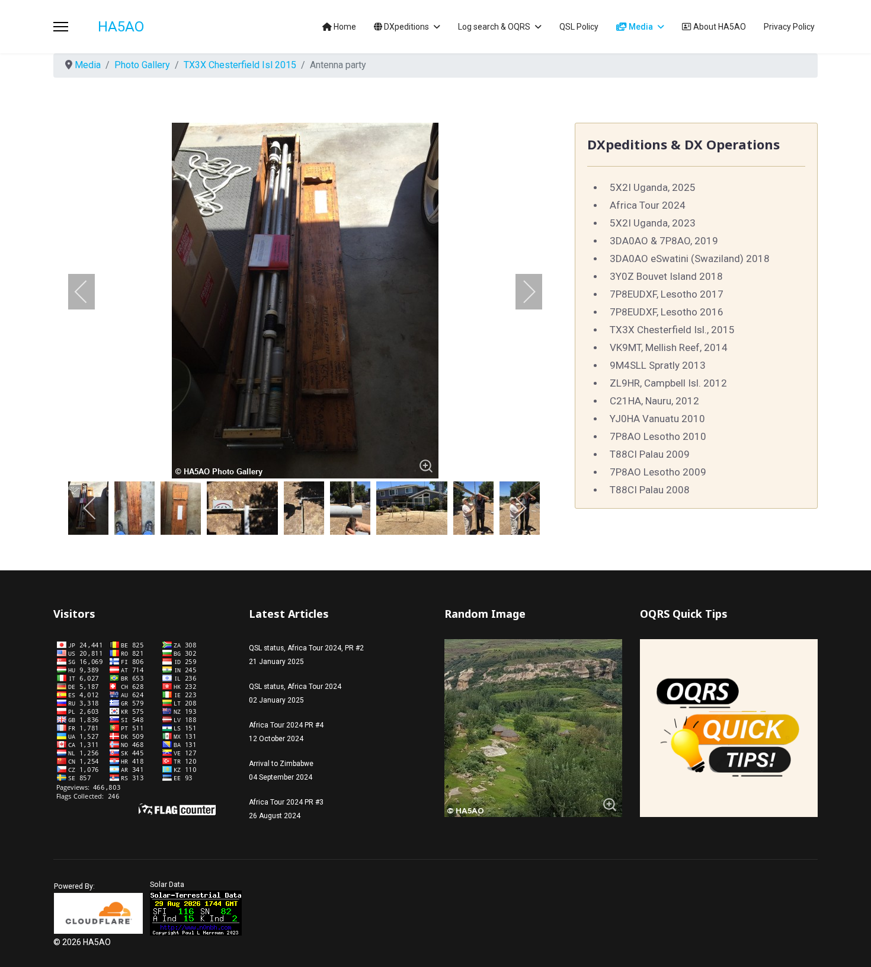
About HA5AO (718, 26)
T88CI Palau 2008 (650, 490)
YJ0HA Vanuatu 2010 (657, 419)
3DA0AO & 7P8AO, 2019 (664, 241)
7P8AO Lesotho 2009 (658, 472)
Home (344, 26)
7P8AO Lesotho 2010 (658, 436)
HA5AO (121, 27)
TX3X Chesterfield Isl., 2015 (672, 330)
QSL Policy (578, 26)
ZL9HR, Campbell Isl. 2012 (668, 383)
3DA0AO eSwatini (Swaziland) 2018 (690, 258)
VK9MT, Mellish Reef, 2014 (669, 347)
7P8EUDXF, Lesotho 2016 (666, 312)
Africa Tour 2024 (648, 205)
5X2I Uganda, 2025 (653, 187)
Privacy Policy (789, 26)
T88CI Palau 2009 (650, 454)
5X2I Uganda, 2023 (653, 223)
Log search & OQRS (494, 26)
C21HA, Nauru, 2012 (654, 401)
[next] (521, 291)
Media (640, 26)
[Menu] (60, 26)
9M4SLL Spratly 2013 (658, 365)
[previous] (89, 291)
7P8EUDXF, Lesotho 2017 (666, 294)
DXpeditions (405, 26)
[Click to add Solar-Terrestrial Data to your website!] (196, 913)
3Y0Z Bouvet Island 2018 (666, 276)
